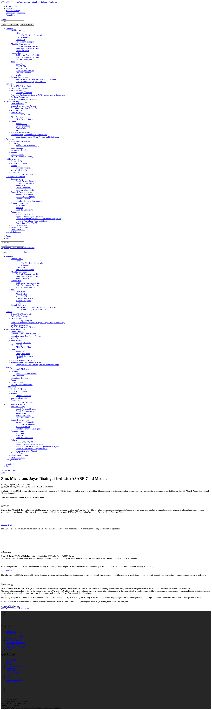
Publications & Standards (15, 177)
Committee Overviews (24, 174)
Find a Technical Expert (25, 42)
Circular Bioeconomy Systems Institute (31, 82)
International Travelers (19, 150)
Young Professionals (19, 170)
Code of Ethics (11, 682)
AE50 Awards (16, 117)
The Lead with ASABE (25, 71)
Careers (9, 84)
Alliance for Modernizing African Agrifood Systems (36, 79)
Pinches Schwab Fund (24, 128)
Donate (9, 236)
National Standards (23, 199)
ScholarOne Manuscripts (15, 13)
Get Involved (11, 159)
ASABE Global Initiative (25, 59)
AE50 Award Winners (24, 119)
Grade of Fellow (17, 104)
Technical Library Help (25, 190)
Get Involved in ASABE (15, 647)
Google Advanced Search (26, 181)
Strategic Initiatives (18, 77)
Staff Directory (11, 671)
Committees (10, 15)
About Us (9, 29)
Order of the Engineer (19, 88)
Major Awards (16, 110)
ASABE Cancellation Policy (22, 157)
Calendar (14, 143)
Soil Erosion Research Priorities (28, 55)
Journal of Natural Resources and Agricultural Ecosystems (38, 219)
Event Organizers (17, 148)
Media (18, 75)
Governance (20, 40)
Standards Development (20, 192)
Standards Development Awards (23, 106)
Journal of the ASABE (24, 214)
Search (26, 252)
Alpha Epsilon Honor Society (27, 48)
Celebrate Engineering (19, 97)
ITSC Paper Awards (23, 115)
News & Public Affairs (15, 636)
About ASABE (17, 31)
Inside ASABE (21, 68)
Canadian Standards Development (29, 201)
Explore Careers (17, 90)
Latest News (20, 64)
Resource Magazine (23, 73)
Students (14, 166)
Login (3, 19)
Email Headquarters (21, 608)
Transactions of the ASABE (26, 223)
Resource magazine (18, 203)
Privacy (9, 675)
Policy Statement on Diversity (27, 57)
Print (3, 472)
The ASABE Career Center (21, 86)
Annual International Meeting (27, 146)
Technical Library (13, 6)
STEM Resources (22, 51)
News (13, 62)
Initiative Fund (21, 124)
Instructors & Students (19, 227)
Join (7, 238)
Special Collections (23, 188)
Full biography (6, 525)
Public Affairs (16, 53)
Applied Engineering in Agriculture (29, 216)
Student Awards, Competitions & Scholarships (29, 135)
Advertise (19, 208)
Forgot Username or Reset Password (20, 248)
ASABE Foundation (19, 163)
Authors (14, 152)
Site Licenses (21, 185)
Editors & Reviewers (19, 225)
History (18, 33)
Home (3, 470)
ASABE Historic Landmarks (32, 35)
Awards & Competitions (15, 101)
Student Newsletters (23, 168)
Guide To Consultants (24, 210)
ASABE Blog (21, 66)
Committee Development (25, 197)
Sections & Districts (18, 161)
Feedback (9, 649)
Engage (9, 8)
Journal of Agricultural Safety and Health (31, 221)
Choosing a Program (24, 93)
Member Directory (13, 11)
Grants (13, 121)
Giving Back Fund (23, 126)
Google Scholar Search (25, 183)
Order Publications (18, 230)
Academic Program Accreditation (28, 46)
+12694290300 (7, 608)
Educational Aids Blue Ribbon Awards (26, 108)
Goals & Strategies (23, 37)
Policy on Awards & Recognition (23, 132)
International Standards (24, 194)
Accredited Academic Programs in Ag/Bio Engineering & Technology (38, 95)
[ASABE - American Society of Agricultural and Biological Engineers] (29, 2)
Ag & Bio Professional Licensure (24, 99)
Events (8, 139)
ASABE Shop (11, 660)
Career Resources (13, 645)
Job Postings (20, 205)
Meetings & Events (13, 638)
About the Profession (19, 44)
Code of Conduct (17, 155)
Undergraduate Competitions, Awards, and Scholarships (37, 137)
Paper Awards (16, 113)
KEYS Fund (21, 130)
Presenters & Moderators (20, 141)
